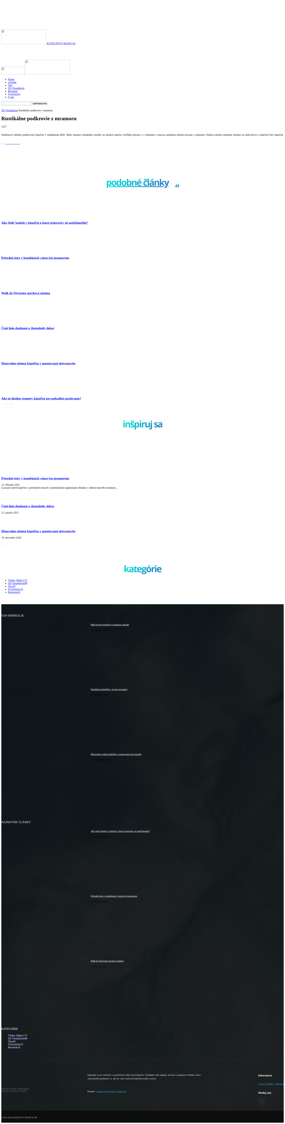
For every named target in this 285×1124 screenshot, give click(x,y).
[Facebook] (31, 160)
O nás (11, 97)
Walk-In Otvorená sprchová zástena (25, 293)
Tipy (10, 85)
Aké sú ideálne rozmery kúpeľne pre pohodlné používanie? (41, 398)
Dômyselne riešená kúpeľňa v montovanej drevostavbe (38, 363)
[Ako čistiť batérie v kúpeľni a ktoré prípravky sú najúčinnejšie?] (19, 216)
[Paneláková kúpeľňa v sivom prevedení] (44, 716)
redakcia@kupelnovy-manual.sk (111, 1091)
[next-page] (9, 406)
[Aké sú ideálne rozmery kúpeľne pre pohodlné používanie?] (19, 392)
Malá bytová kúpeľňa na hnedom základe (110, 625)
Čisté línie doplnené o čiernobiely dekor (27, 328)
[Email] (80, 160)
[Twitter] (44, 160)
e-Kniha (12, 82)
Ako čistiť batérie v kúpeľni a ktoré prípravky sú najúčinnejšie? (44, 222)
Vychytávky (14, 94)
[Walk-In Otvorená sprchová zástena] (19, 286)
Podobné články (137, 183)
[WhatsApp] (68, 160)
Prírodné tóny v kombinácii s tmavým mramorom (35, 258)
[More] (92, 160)
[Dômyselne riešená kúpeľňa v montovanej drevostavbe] (19, 357)
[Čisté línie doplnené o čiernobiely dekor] (19, 321)
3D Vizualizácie (16, 88)
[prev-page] (3, 406)
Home (11, 79)
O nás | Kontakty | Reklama (271, 1084)
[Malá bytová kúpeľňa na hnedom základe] (44, 651)
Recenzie (12, 91)
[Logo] (13, 73)
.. (177, 183)
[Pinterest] (56, 160)
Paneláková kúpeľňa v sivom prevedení (109, 689)
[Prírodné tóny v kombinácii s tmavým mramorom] (19, 251)
